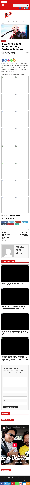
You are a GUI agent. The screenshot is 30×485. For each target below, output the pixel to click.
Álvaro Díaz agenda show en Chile (24, 233)
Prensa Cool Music (11, 52)
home (3, 480)
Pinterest (11, 224)
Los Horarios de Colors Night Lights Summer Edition (13, 284)
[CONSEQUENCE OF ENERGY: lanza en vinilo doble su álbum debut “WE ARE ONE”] (15, 296)
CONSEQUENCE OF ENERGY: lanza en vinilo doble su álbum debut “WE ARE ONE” (13, 308)
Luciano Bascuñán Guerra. (16, 215)
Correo (5, 395)
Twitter (12, 222)
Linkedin (25, 222)
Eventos (14, 480)
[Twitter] (5, 60)
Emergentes (25, 480)
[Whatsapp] (11, 60)
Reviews (19, 480)
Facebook (5, 222)
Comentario (6, 375)
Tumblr (4, 224)
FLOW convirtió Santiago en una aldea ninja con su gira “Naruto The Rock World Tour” (14, 332)
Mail (17, 224)
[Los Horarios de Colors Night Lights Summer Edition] (15, 273)
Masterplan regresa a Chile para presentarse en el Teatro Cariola (6, 236)
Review (6, 22)
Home (2, 22)
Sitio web (5, 401)
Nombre (5, 389)
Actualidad (8, 480)
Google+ (19, 222)
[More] (14, 60)
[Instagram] (8, 60)
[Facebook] (3, 60)
